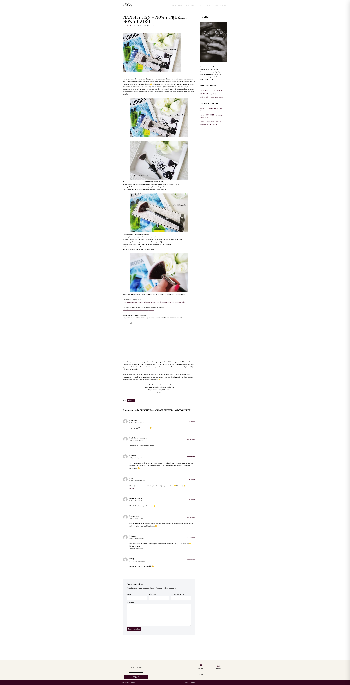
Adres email (153, 594)
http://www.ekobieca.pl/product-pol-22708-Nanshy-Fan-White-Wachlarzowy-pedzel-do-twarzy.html (154, 302)
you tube (194, 5)
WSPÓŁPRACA (205, 5)
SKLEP (187, 5)
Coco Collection (131, 26)
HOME (174, 5)
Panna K (132, 488)
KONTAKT (223, 5)
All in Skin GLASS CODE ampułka (211, 90)
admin (202, 108)
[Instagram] (218, 666)
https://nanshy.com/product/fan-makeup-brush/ (138, 310)
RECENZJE (131, 400)
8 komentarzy (152, 26)
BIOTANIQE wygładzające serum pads (213, 94)
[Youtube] (201, 665)
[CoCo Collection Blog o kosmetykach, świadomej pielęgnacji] (128, 5)
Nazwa (129, 594)
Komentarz (131, 602)
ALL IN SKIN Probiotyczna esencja (211, 97)
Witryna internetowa (177, 594)
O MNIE (215, 5)
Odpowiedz (191, 421)
